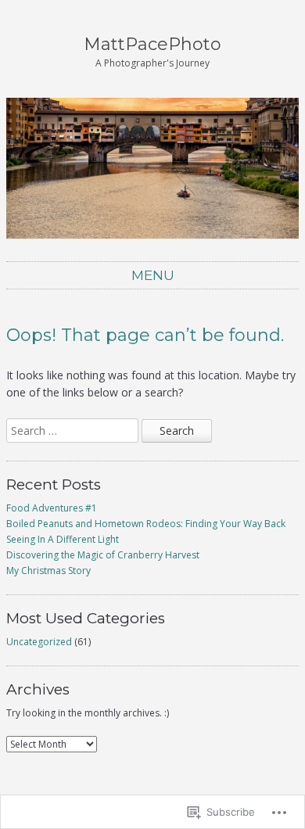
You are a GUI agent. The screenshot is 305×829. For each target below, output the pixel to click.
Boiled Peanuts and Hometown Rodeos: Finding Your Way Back (145, 523)
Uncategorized (39, 641)
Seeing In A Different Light (62, 539)
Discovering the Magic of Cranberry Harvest (102, 555)
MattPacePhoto (152, 44)
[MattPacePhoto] (152, 168)
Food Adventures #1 (51, 508)
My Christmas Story (48, 570)
